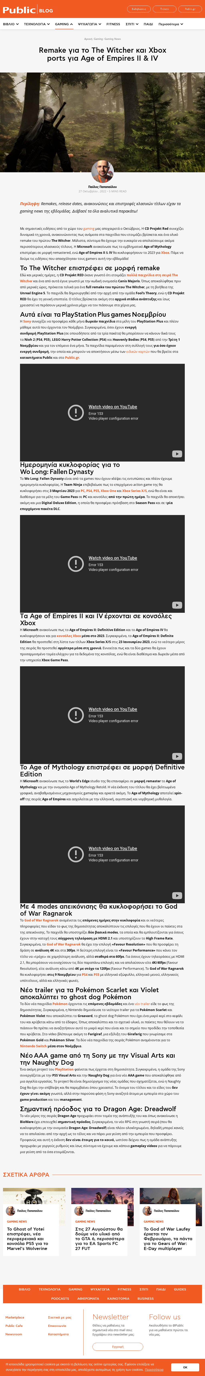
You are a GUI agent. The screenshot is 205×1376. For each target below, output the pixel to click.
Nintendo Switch (33, 1046)
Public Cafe (14, 1326)
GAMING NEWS (17, 1222)
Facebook (154, 1347)
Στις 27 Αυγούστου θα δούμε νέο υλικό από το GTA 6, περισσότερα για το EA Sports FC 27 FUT (99, 1239)
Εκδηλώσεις (139, 9)
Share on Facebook (8, 341)
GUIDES (180, 1289)
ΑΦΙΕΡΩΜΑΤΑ (88, 1298)
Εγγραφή (118, 1347)
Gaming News (113, 39)
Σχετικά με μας (59, 1317)
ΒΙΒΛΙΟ (9, 24)
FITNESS (113, 24)
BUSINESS (146, 1298)
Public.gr (190, 9)
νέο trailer (142, 1004)
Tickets (164, 9)
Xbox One (109, 491)
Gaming (98, 39)
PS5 (96, 491)
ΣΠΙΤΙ (130, 24)
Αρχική (88, 39)
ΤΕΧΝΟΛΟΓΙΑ (35, 24)
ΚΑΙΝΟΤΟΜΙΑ (118, 1298)
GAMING (62, 24)
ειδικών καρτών (138, 351)
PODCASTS (60, 1298)
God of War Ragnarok (64, 944)
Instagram (183, 1347)
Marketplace (14, 1317)
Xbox (165, 252)
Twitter (164, 1347)
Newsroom (13, 1334)
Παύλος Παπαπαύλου (102, 187)
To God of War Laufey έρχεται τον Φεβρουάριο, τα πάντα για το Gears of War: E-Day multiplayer (168, 1239)
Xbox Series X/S (134, 491)
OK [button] (185, 1367)
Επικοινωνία (57, 1326)
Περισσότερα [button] (154, 1369)
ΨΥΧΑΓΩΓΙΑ (87, 24)
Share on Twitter (8, 350)
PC (83, 491)
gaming (89, 228)
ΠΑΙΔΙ (148, 24)
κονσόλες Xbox (69, 636)
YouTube (174, 1347)
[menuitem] (13, 24)
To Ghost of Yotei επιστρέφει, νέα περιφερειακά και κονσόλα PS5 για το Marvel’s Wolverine (27, 1239)
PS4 (89, 491)
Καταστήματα (58, 1334)
